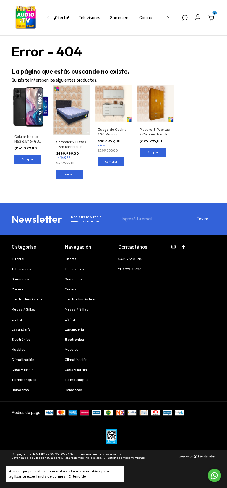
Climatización (23, 360)
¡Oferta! (61, 17)
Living (17, 319)
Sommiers (119, 17)
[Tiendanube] (197, 456)
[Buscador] (184, 18)
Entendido (77, 476)
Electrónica (21, 339)
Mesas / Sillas (23, 309)
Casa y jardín (23, 370)
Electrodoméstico (27, 299)
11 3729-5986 (129, 269)
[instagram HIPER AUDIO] (173, 247)
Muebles (18, 350)
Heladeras (20, 390)
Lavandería (21, 329)
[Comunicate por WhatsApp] (214, 475)
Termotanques (24, 380)
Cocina (145, 17)
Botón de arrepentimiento (126, 458)
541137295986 (130, 259)
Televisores (89, 17)
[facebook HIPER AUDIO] (183, 247)
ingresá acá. (93, 458)
